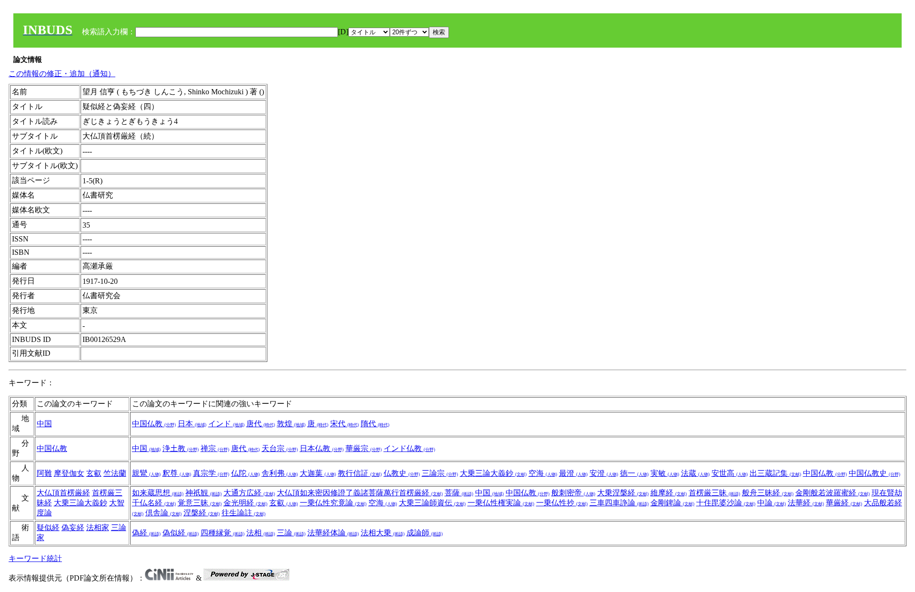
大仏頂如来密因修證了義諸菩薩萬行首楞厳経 (360, 493)
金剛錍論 (672, 503)
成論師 (425, 533)
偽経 (146, 533)
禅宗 (215, 448)
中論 (771, 503)
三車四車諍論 (619, 503)
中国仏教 (154, 424)
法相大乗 (383, 533)
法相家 (97, 527)
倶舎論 (163, 513)
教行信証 (360, 473)
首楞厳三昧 (714, 493)
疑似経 (48, 527)
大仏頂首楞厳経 (63, 493)
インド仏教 (409, 448)
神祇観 (203, 493)
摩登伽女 (69, 473)
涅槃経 (201, 513)
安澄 (604, 473)
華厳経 (844, 503)
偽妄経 (72, 527)
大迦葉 (318, 473)
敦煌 (291, 424)
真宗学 (211, 473)
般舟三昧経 (767, 493)
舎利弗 (280, 473)
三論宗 (440, 473)
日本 (192, 424)
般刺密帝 (573, 493)
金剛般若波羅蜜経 (832, 493)
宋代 (344, 424)
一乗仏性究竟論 (333, 503)
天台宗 (280, 448)
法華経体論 (333, 533)
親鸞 (146, 473)
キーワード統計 (35, 558)
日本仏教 (322, 448)
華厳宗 (364, 448)
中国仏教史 (874, 473)
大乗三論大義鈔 (493, 473)
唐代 (260, 424)
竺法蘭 (114, 473)
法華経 (806, 503)
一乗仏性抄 (562, 503)
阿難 (44, 473)
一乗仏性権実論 (501, 503)
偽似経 (181, 533)
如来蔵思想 (157, 493)
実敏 (665, 473)
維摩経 (669, 493)
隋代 (375, 424)
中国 (44, 424)
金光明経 (245, 503)
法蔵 (695, 473)
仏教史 (402, 473)
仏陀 (245, 473)
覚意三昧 (200, 503)
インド (226, 424)
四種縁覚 (222, 533)
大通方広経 (249, 493)
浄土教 (181, 448)
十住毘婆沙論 (725, 503)
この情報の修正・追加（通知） (62, 74)
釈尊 (177, 473)
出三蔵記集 (775, 473)
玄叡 (94, 473)
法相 (260, 533)
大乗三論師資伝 (432, 503)
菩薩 (459, 493)
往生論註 (243, 513)
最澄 (573, 473)
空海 (543, 473)
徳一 (634, 473)
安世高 (730, 473)
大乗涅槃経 (623, 493)
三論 (291, 533)
